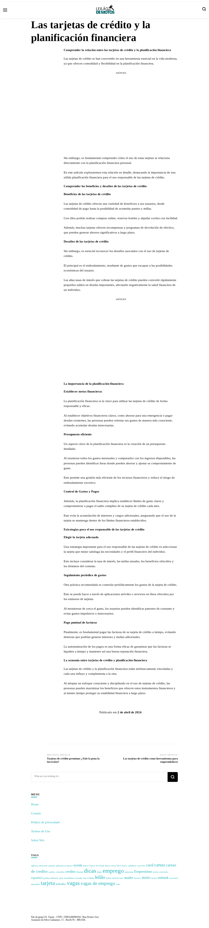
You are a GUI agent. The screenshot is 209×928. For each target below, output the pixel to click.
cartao (159, 864)
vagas (73, 883)
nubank (163, 878)
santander (35, 884)
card (149, 865)
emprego (113, 870)
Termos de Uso (40, 831)
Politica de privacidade (45, 822)
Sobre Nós (37, 840)
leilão (100, 877)
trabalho (61, 884)
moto (146, 877)
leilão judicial (112, 878)
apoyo (70, 866)
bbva (119, 866)
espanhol (36, 877)
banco (86, 866)
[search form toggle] (204, 10)
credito (70, 871)
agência (34, 866)
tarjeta (48, 883)
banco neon (110, 866)
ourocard (173, 878)
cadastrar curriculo (136, 866)
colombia (60, 872)
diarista (79, 872)
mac (121, 878)
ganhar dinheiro (50, 878)
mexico (137, 878)
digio (99, 872)
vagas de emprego (98, 883)
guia (61, 878)
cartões (51, 872)
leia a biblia (88, 878)
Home (35, 804)
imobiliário (69, 878)
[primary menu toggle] (5, 10)
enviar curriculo (160, 872)
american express (47, 866)
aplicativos (61, 866)
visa (118, 884)
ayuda (77, 865)
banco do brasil (97, 866)
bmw (124, 866)
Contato (36, 813)
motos (154, 878)
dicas (90, 870)
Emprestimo (143, 871)
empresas (129, 872)
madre (128, 878)
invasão (78, 878)
